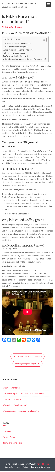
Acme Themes (43, 464)
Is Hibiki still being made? (15, 53)
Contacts (7, 431)
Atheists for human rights (19, 3)
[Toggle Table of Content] (43, 40)
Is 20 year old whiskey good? (16, 46)
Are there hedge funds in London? (29, 356)
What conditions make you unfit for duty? (21, 411)
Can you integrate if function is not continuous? (24, 393)
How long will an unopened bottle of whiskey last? (25, 59)
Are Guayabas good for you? (26, 363)
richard (19, 27)
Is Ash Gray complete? (12, 399)
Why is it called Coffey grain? (16, 56)
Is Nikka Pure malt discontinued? (18, 43)
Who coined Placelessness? (15, 405)
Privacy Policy (9, 437)
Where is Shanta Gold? (12, 387)
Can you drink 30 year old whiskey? (19, 50)
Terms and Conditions (12, 442)
